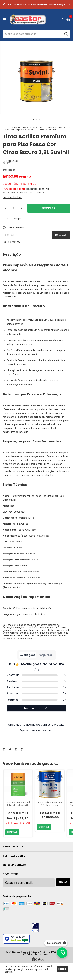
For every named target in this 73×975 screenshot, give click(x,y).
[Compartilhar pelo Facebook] (10, 749)
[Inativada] (35, 928)
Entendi (62, 969)
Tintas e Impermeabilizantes (22, 128)
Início (5, 128)
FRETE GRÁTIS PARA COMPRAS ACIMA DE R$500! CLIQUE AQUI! (36, 5)
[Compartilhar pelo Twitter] (15, 749)
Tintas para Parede (55, 128)
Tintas (41, 128)
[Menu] (5, 20)
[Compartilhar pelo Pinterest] (22, 749)
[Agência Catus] (38, 959)
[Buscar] (66, 34)
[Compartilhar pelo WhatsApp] (4, 749)
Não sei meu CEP (12, 242)
